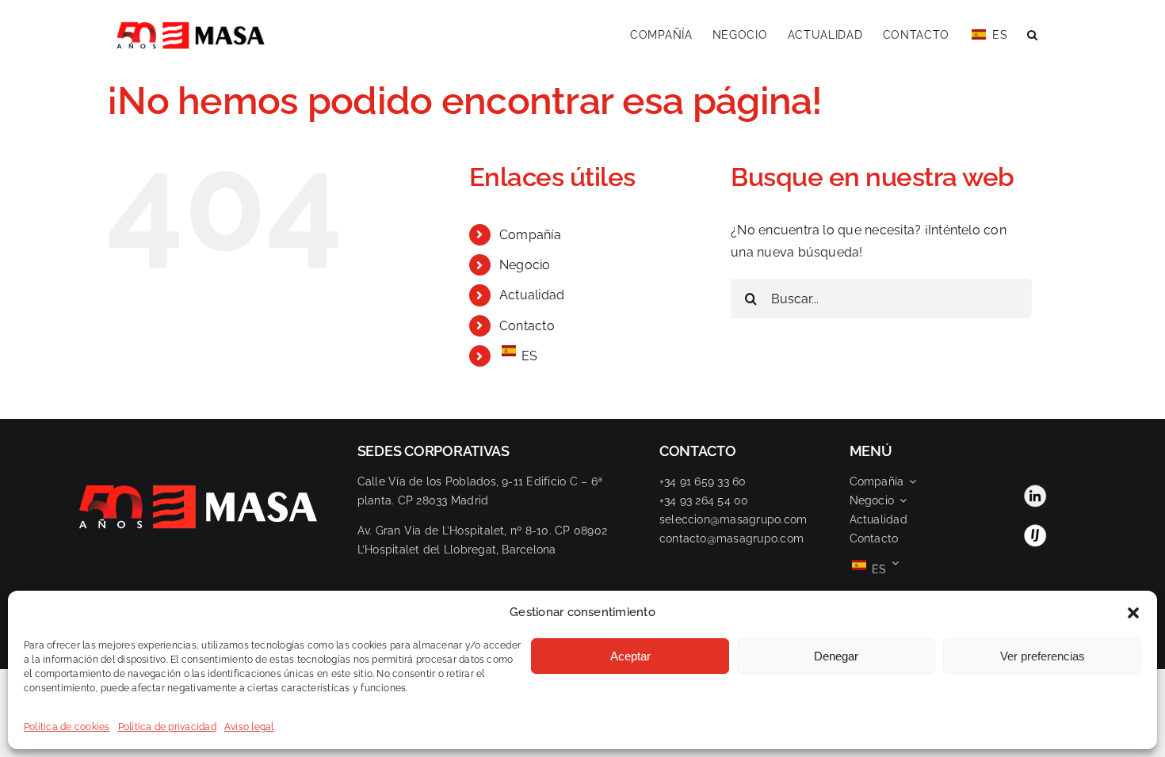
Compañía (530, 234)
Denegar (836, 656)
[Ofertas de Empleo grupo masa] (1035, 529)
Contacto (527, 325)
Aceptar (630, 656)
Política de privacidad (167, 726)
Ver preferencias (1042, 656)
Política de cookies (67, 726)
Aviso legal (249, 726)
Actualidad (531, 294)
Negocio (525, 264)
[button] (1133, 613)
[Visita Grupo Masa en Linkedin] (1035, 489)
